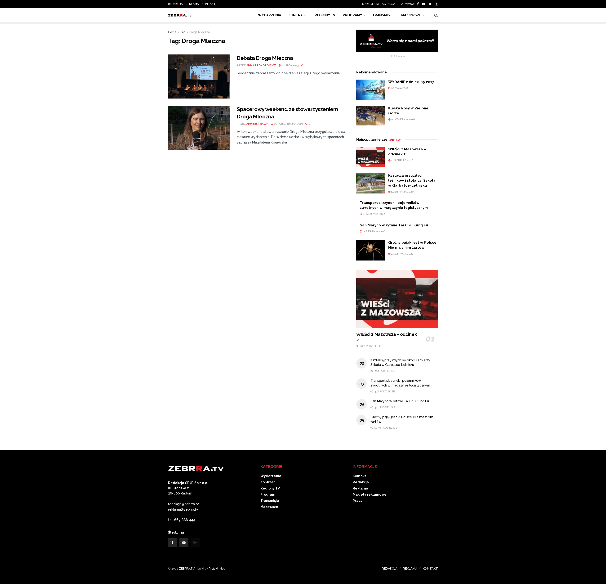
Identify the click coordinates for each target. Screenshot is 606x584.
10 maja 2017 (399, 88)
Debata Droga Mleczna (265, 58)
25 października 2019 (288, 123)
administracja (257, 123)
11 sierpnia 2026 (401, 160)
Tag (183, 32)
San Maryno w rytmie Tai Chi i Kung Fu (394, 225)
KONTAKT (209, 4)
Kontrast (267, 482)
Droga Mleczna (199, 32)
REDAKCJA (175, 4)
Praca (357, 501)
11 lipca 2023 (290, 65)
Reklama (360, 488)
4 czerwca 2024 (401, 253)
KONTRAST (298, 15)
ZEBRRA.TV (187, 568)
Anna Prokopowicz (261, 65)
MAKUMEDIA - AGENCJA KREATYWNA (389, 4)
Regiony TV (325, 15)
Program (267, 494)
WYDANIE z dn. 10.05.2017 (411, 82)
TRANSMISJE (383, 15)
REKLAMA (192, 4)
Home (172, 32)
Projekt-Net (217, 568)
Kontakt (359, 476)
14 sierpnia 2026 (402, 191)
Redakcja (361, 482)
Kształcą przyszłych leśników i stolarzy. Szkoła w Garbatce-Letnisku (412, 180)
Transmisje (269, 501)
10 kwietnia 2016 (402, 119)
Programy (352, 15)
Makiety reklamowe (370, 494)
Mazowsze (411, 15)
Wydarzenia (269, 15)
